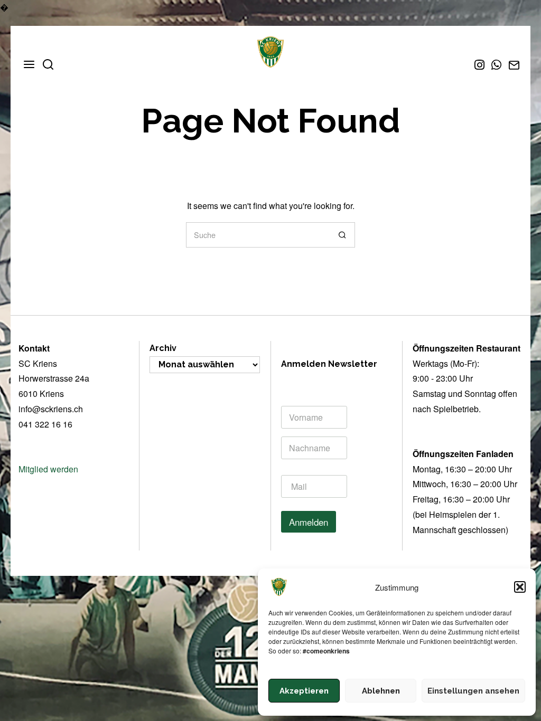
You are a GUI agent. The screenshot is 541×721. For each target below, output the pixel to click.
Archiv (163, 348)
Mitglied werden (48, 469)
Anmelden (308, 521)
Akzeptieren (304, 691)
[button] (520, 587)
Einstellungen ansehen (473, 691)
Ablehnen (381, 691)
